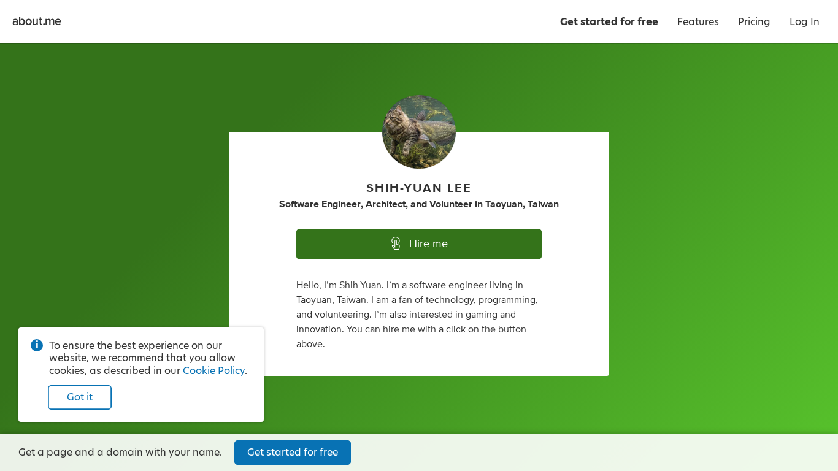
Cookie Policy (214, 371)
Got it (80, 397)
